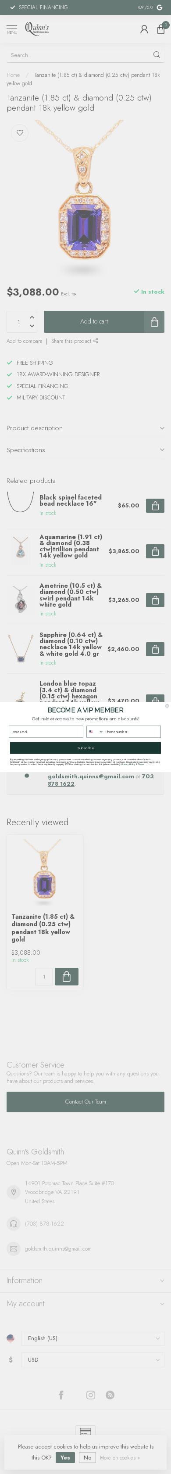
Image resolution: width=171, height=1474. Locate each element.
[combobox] (95, 731)
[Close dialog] (167, 706)
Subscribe (86, 748)
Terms (141, 764)
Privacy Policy (128, 764)
